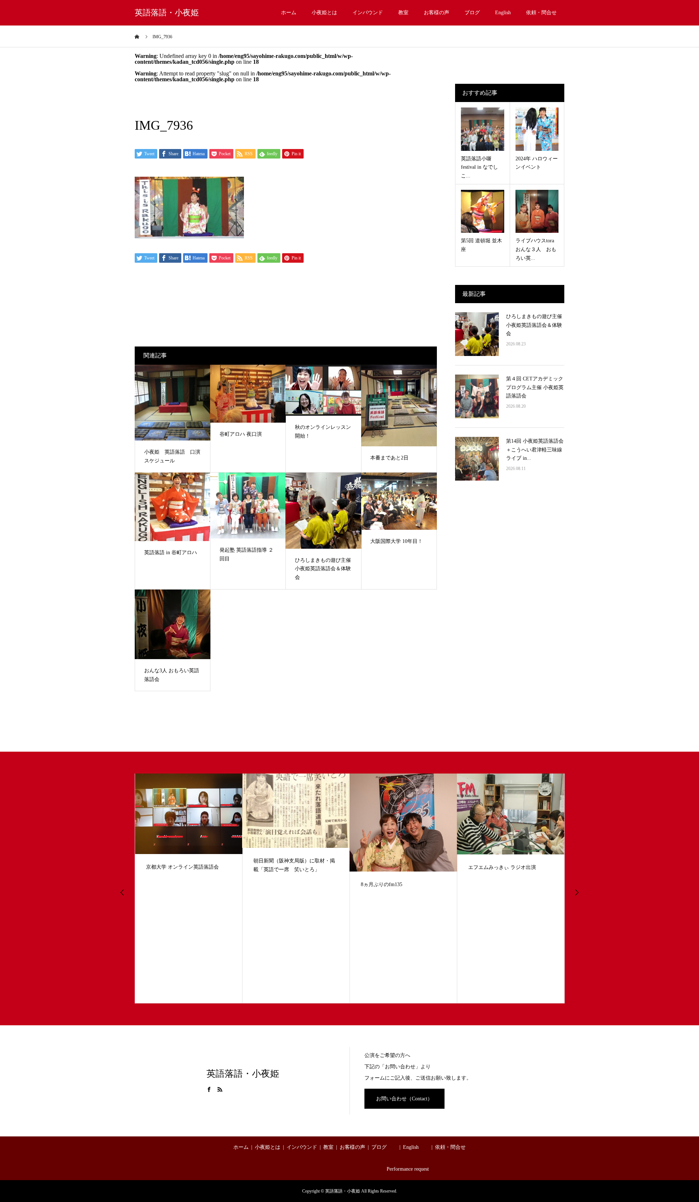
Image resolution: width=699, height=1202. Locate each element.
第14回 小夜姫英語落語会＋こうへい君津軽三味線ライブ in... (535, 449)
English (503, 12)
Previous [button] (122, 892)
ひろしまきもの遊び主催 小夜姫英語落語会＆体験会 (534, 325)
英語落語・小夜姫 (167, 13)
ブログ (472, 12)
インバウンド (367, 12)
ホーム (288, 12)
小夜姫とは (324, 12)
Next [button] (576, 892)
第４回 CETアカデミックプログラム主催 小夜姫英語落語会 (535, 387)
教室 (403, 12)
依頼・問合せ (541, 12)
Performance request (408, 1169)
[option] (188, 888)
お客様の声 (436, 12)
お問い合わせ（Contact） (404, 1098)
